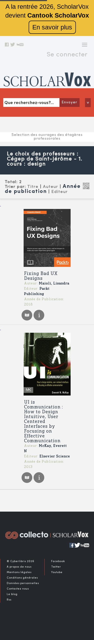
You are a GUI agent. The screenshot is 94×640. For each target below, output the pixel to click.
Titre (32, 187)
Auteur (50, 187)
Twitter (56, 567)
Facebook (58, 561)
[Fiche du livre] (39, 320)
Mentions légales (19, 572)
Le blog (12, 594)
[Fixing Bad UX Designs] (47, 238)
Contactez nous (18, 589)
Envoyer (69, 102)
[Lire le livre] (27, 320)
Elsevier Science (55, 456)
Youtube (57, 572)
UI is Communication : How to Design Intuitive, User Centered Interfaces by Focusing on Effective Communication (43, 422)
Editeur (59, 192)
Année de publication (43, 189)
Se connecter (67, 55)
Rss (9, 600)
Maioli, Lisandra (54, 283)
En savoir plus (52, 27)
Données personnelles (23, 583)
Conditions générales (22, 578)
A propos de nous (19, 567)
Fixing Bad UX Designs (41, 276)
